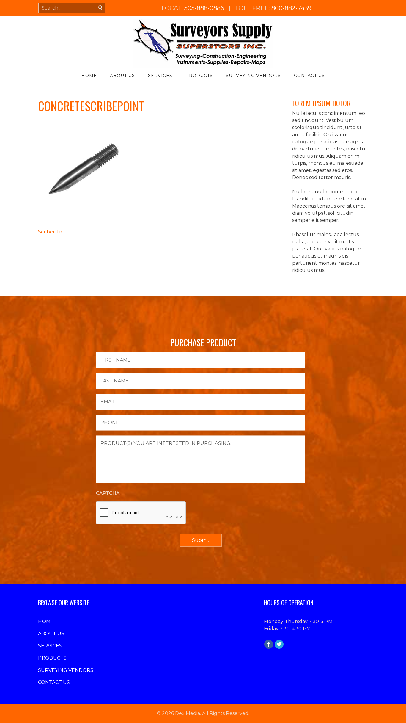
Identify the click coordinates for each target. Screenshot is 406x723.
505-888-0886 (204, 8)
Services (160, 75)
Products (199, 75)
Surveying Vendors (253, 75)
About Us (122, 75)
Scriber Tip (51, 232)
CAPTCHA (107, 493)
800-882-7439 (291, 8)
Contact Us (309, 75)
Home (89, 75)
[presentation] (141, 513)
